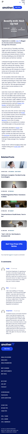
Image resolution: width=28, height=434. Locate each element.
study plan (17, 147)
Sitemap (15, 432)
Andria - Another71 (15, 171)
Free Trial (18, 7)
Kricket (12, 230)
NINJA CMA (10, 430)
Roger (23, 113)
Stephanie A (21, 30)
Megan (12, 191)
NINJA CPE (15, 430)
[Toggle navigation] (3, 1)
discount (4, 120)
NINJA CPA (3, 430)
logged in (10, 255)
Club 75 (18, 41)
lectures (6, 135)
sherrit (12, 211)
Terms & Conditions (6, 432)
